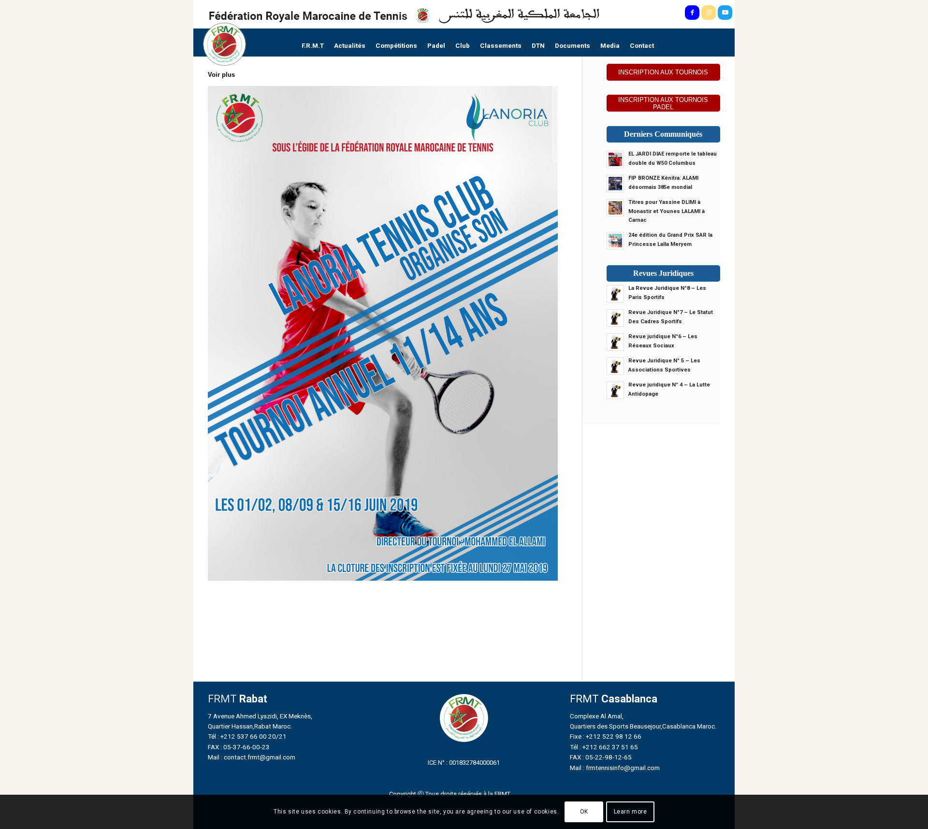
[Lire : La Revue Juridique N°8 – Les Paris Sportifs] (615, 293)
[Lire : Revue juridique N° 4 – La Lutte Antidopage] (615, 390)
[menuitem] (313, 46)
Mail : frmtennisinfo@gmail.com (615, 768)
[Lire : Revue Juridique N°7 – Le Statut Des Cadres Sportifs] (615, 318)
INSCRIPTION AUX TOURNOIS (663, 72)
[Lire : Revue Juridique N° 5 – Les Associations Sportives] (615, 366)
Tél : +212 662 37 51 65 (604, 747)
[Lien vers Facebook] (692, 12)
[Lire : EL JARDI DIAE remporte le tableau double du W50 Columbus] (615, 159)
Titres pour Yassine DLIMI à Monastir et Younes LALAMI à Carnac (666, 211)
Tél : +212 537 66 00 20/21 (247, 736)
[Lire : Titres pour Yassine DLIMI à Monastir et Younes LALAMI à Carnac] (615, 207)
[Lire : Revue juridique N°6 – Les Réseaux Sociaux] (615, 342)
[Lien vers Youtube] (725, 12)
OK (584, 812)
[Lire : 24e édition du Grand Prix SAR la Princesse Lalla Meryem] (615, 240)
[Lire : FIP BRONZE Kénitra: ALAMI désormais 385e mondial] (615, 183)
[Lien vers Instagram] (708, 12)
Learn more (630, 812)
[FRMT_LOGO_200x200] (224, 44)
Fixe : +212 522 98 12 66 (605, 736)
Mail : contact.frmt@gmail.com (251, 757)
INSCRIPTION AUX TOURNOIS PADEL (663, 103)
